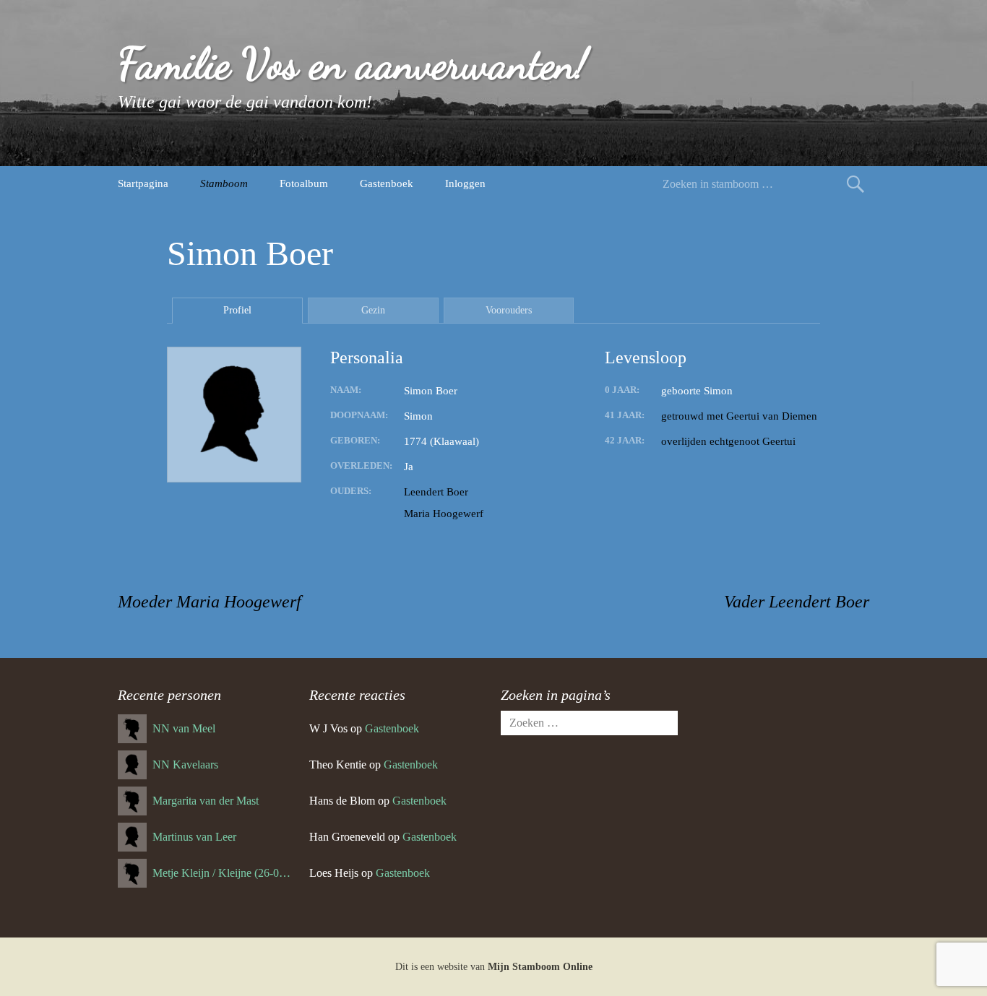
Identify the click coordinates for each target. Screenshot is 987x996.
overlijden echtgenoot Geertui (728, 441)
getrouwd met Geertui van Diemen (739, 416)
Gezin (373, 310)
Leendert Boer (436, 492)
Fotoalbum (304, 183)
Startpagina (143, 183)
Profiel (237, 310)
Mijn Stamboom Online (540, 966)
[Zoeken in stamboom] (855, 183)
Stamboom (224, 183)
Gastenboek (386, 183)
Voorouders (509, 310)
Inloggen (465, 183)
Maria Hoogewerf (443, 513)
